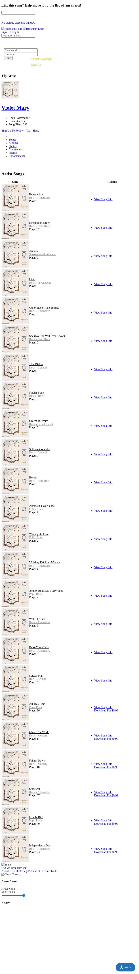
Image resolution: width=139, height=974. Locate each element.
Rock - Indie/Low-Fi (41, 424)
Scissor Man (36, 675)
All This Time (37, 703)
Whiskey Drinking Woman (44, 562)
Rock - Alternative (39, 310)
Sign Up (36, 64)
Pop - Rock (35, 594)
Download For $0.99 (106, 710)
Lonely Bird (36, 817)
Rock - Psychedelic (40, 282)
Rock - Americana (39, 197)
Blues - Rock (36, 395)
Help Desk (15, 871)
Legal (25, 871)
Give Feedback (48, 871)
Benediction (36, 194)
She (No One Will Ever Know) (47, 335)
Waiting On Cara (39, 534)
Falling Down (37, 760)
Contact (34, 871)
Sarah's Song (36, 392)
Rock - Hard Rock (39, 226)
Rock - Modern (38, 735)
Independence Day (40, 845)
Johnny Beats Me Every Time (46, 590)
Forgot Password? (41, 58)
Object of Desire (38, 420)
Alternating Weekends (41, 505)
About (5, 871)
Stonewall (35, 788)
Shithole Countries (39, 449)
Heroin (33, 477)
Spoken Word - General (42, 254)
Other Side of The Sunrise (44, 307)
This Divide (36, 364)
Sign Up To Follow (12, 130)
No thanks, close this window (18, 22)
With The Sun (37, 619)
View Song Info (103, 199)
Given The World (39, 732)
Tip (28, 130)
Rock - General (38, 367)
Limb (32, 279)
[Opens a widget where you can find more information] (125, 967)
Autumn (34, 251)
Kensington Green (39, 222)
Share (36, 130)
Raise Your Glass (39, 647)
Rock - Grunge (37, 678)
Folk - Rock (36, 509)
